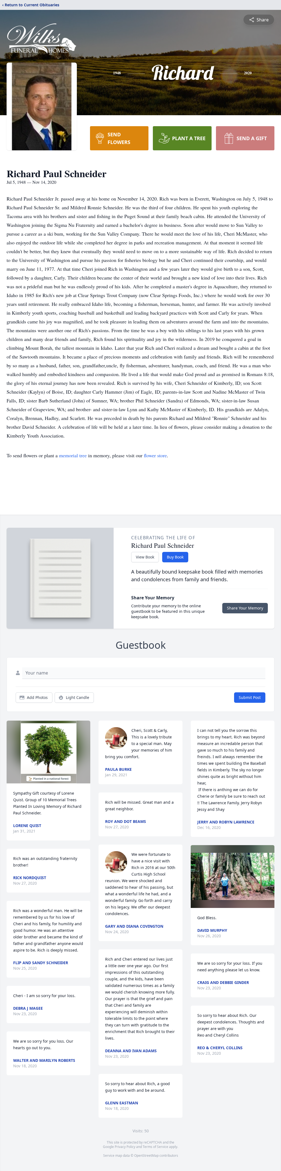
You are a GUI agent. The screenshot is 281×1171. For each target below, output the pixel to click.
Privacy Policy (125, 1146)
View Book (145, 557)
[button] (49, 752)
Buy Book (175, 557)
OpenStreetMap (146, 1155)
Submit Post (250, 697)
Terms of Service (155, 1146)
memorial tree (73, 455)
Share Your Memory (245, 608)
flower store (155, 455)
